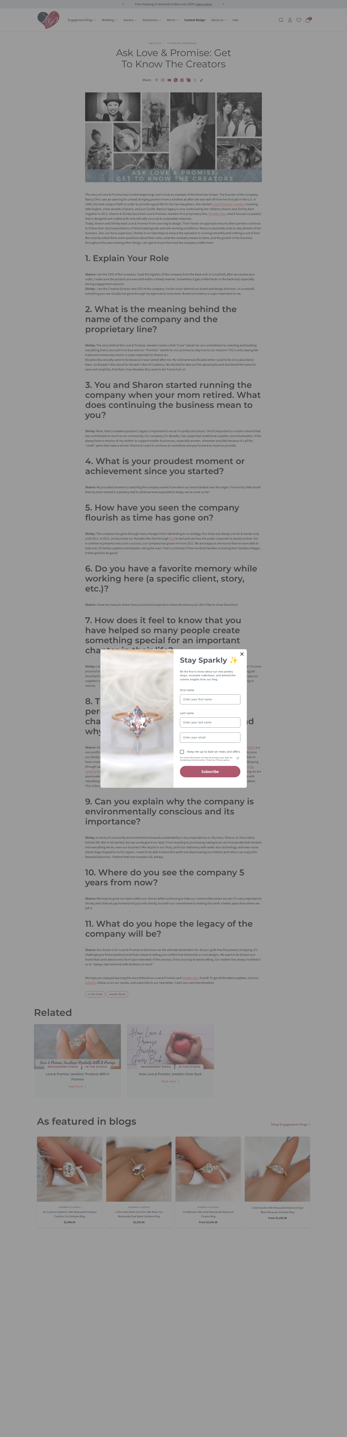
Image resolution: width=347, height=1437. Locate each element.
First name (187, 690)
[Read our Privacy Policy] (238, 758)
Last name (187, 713)
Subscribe (210, 771)
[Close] (242, 654)
